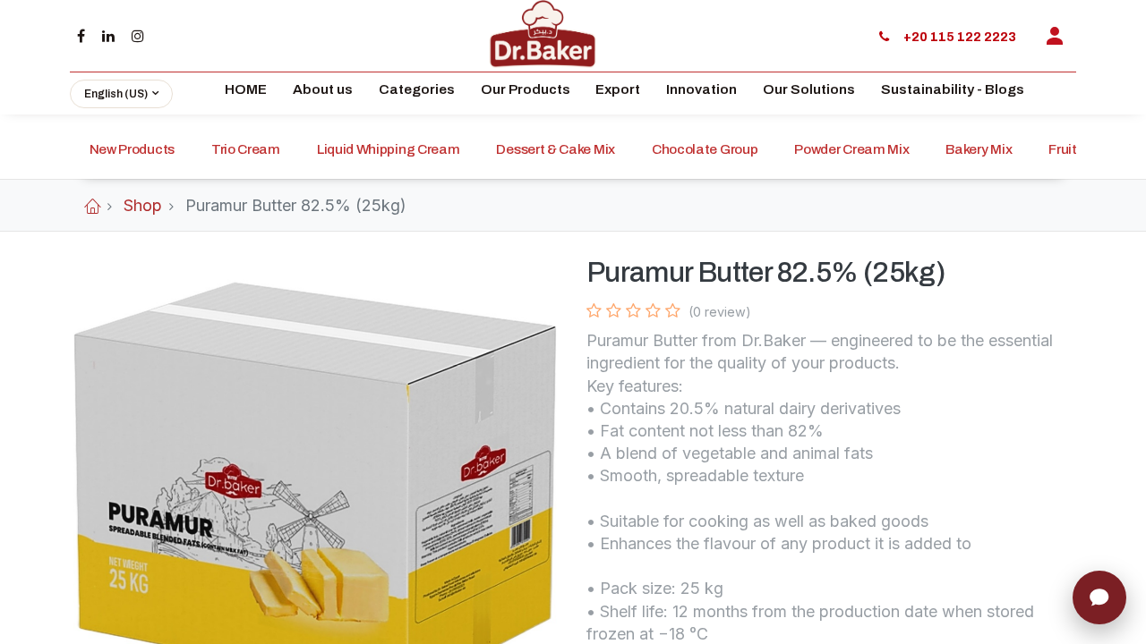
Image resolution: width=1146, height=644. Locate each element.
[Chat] (1099, 597)
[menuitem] (245, 93)
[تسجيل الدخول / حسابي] (1054, 36)
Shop (143, 205)
